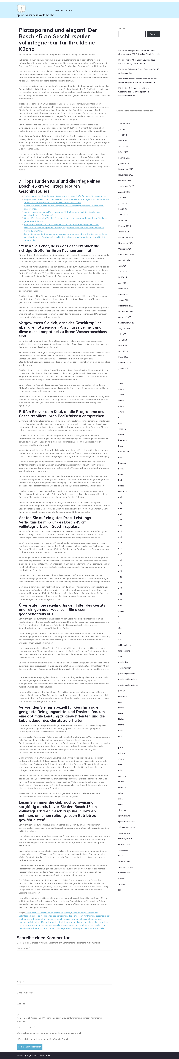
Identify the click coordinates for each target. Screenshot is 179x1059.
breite (37, 915)
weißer (121, 878)
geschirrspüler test (126, 673)
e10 (120, 531)
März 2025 (123, 220)
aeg (120, 423)
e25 (120, 599)
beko (120, 446)
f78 (119, 639)
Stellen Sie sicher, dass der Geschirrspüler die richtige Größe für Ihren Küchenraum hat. (65, 196)
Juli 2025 (122, 197)
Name (20, 981)
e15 (120, 548)
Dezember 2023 (125, 306)
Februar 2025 (124, 226)
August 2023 (124, 328)
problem (104, 922)
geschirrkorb (123, 662)
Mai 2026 (122, 140)
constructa (123, 491)
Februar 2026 (124, 158)
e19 (120, 565)
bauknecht (123, 440)
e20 (120, 571)
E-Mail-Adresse (25, 992)
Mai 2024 (122, 277)
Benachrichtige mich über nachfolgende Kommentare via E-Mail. (50, 1033)
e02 (120, 503)
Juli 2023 (122, 334)
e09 (120, 525)
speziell (51, 928)
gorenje (121, 690)
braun (120, 474)
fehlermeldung (124, 645)
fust (120, 656)
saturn (121, 781)
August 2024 (124, 260)
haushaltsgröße (26, 922)
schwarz (122, 787)
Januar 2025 (123, 231)
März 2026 (123, 152)
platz (96, 922)
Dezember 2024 (125, 237)
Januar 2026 (123, 163)
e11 (120, 537)
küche (120, 713)
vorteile (100, 928)
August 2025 (124, 192)
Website (21, 1003)
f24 (119, 628)
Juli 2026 (122, 129)
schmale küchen (39, 928)
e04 (120, 508)
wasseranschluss (125, 867)
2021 (120, 383)
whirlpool (122, 884)
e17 (120, 554)
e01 (120, 497)
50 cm (121, 400)
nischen (89, 922)
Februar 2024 (124, 294)
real (120, 764)
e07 (120, 520)
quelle (121, 759)
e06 (120, 514)
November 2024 (125, 243)
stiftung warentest (127, 827)
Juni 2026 (122, 135)
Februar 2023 (124, 362)
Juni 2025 (122, 203)
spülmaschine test (126, 821)
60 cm (121, 406)
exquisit (121, 611)
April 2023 (123, 351)
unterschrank (124, 844)
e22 (120, 582)
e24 (120, 594)
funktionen (89, 915)
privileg (121, 753)
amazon (122, 429)
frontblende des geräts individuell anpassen (62, 915)
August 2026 (124, 123)
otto (120, 742)
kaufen (121, 707)
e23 (120, 588)
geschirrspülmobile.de (35, 15)
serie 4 (121, 799)
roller (120, 770)
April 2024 (123, 283)
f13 (119, 622)
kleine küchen (77, 922)
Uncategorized (125, 838)
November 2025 (125, 175)
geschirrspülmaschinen (128, 685)
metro (121, 724)
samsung (122, 776)
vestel (121, 855)
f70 (119, 633)
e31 (120, 605)
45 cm (28, 912)
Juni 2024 (122, 271)
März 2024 (123, 288)
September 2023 (126, 323)
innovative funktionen (59, 922)
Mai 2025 (122, 209)
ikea (120, 702)
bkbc (120, 457)
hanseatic (122, 696)
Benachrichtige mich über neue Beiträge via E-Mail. (43, 1039)
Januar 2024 (123, 300)
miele (120, 730)
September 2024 (126, 254)
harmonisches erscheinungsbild (86, 919)
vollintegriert (124, 861)
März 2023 (123, 357)
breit (120, 480)
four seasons (124, 651)
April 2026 (123, 146)
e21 (120, 577)
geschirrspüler (63, 919)
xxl (119, 890)
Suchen (122, 28)
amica (121, 434)
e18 (120, 560)
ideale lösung (41, 922)
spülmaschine (124, 816)
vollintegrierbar (63, 928)
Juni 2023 (122, 340)
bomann (122, 463)
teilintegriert (124, 833)
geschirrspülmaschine (127, 679)
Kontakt (69, 10)
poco (120, 747)
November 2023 (125, 311)
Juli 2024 (122, 266)
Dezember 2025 (125, 169)
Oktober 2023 (124, 317)
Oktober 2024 (124, 249)
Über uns (59, 10)
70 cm (121, 412)
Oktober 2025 (124, 180)
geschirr (52, 919)
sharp (120, 804)
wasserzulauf (124, 872)
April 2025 (123, 214)
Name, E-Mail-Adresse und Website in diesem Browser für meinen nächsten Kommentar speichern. (59, 1019)
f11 (119, 616)
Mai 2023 (122, 345)
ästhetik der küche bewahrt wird (47, 912)
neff (120, 736)
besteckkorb (123, 451)
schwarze (122, 793)
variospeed (123, 850)
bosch (67, 912)
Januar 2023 (123, 368)
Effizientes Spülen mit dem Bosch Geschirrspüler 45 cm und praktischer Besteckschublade (134, 92)
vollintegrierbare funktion (83, 928)
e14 (120, 542)
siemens (122, 810)
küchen (121, 719)
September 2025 (126, 186)
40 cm (121, 389)
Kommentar (23, 948)
